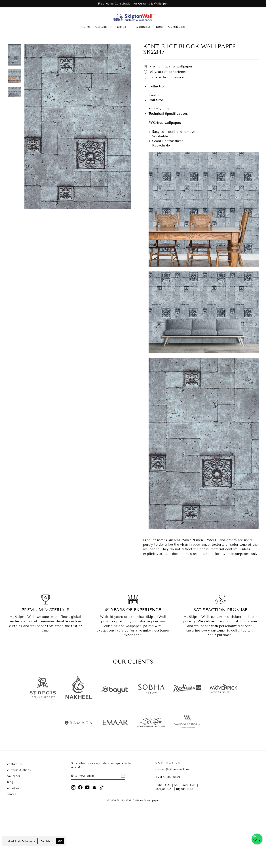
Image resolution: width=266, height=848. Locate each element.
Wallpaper (143, 26)
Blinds (122, 26)
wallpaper (13, 776)
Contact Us (176, 26)
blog (10, 782)
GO (60, 841)
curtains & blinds (19, 770)
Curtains (102, 26)
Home (85, 26)
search (11, 794)
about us (13, 788)
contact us (14, 764)
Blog (159, 26)
